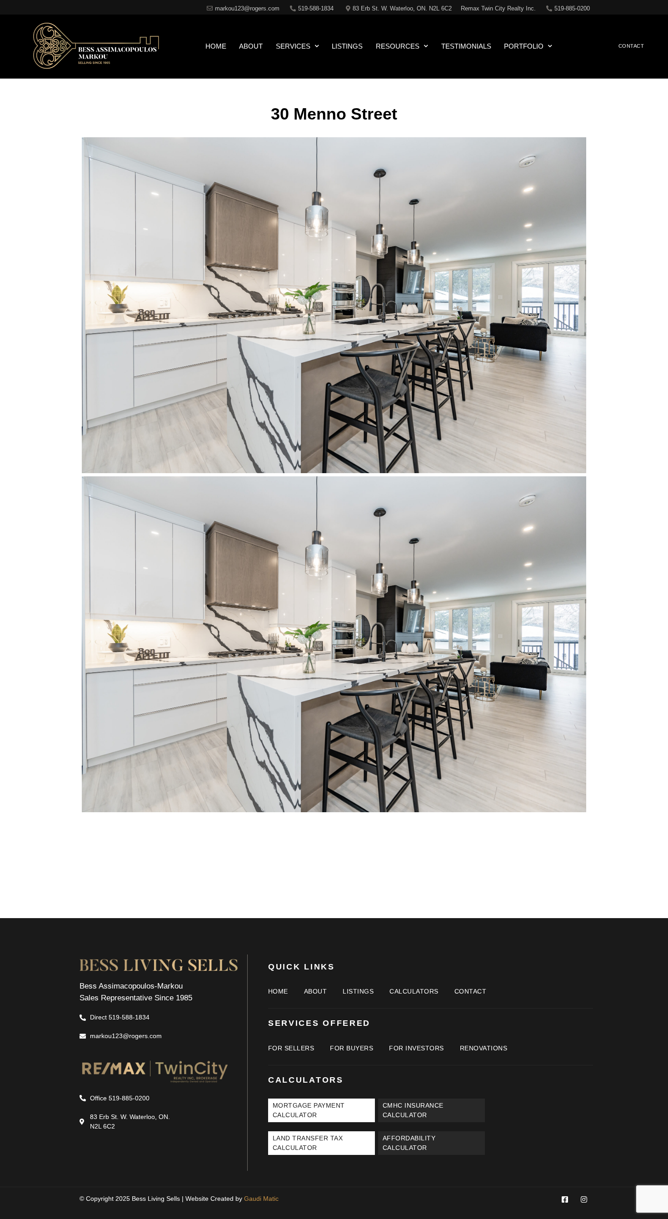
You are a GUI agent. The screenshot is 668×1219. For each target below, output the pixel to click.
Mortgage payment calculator (309, 1110)
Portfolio (523, 46)
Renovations (484, 1048)
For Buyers (351, 1048)
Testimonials (466, 46)
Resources (397, 46)
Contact (470, 991)
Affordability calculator (409, 1142)
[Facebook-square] (565, 1199)
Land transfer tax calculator (308, 1142)
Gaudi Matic (261, 1198)
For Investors (416, 1048)
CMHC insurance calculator (413, 1110)
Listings (347, 46)
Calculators (414, 991)
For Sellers (291, 1048)
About (251, 46)
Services (293, 46)
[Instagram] (584, 1199)
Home (215, 46)
